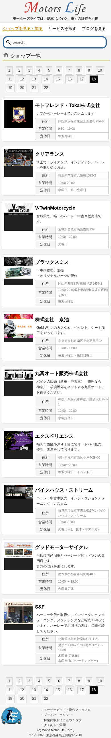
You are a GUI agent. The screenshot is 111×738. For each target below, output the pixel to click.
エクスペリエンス (54, 436)
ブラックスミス (52, 262)
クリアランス (49, 154)
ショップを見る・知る (23, 28)
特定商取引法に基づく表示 (62, 720)
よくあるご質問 (55, 725)
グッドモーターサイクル (61, 547)
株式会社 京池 (52, 319)
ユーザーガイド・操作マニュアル (67, 709)
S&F (39, 607)
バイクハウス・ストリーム (64, 490)
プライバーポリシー (58, 715)
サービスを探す (62, 28)
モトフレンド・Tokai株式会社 (67, 105)
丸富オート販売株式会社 (61, 373)
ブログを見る (94, 28)
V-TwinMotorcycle (55, 208)
